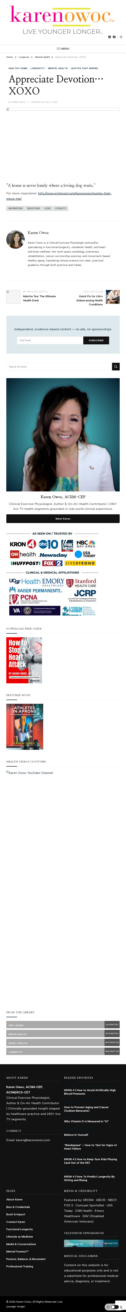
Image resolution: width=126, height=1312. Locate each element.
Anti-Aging (84, 1100)
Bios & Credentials (18, 1207)
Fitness (68, 1155)
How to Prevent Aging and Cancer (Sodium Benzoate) (86, 1109)
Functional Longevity (19, 1229)
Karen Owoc (19, 102)
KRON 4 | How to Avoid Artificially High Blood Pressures (90, 1091)
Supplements (100, 1117)
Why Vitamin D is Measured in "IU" (86, 1121)
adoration (15, 208)
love (48, 208)
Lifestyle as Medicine (19, 1236)
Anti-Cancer (100, 1100)
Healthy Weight (73, 1172)
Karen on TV (107, 1086)
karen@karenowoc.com (33, 1140)
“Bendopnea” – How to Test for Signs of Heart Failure (90, 1146)
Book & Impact (15, 1214)
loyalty (60, 208)
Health (79, 1155)
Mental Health (58, 68)
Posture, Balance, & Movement (25, 1259)
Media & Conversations (21, 1244)
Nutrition (70, 1103)
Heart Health (89, 1086)
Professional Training (19, 1266)
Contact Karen (15, 1221)
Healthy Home (18, 68)
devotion (33, 208)
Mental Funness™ (17, 1251)
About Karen (14, 1199)
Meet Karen (63, 518)
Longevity (38, 68)
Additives (70, 1100)
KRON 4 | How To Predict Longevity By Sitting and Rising (89, 1178)
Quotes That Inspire (84, 68)
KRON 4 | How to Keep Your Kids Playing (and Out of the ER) (90, 1161)
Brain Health (72, 1086)
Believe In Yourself (76, 1134)
